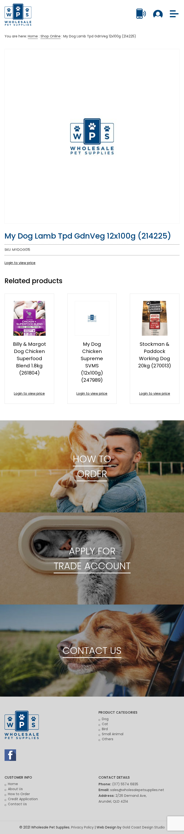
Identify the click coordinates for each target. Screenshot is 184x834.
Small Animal (112, 734)
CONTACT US (92, 650)
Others (107, 739)
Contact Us (17, 804)
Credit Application (23, 799)
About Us (15, 789)
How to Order (19, 794)
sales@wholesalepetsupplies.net (137, 789)
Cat (105, 724)
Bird (105, 729)
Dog (105, 719)
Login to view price (20, 262)
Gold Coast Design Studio (143, 827)
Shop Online (50, 36)
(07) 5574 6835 (125, 784)
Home (33, 36)
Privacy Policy (82, 827)
